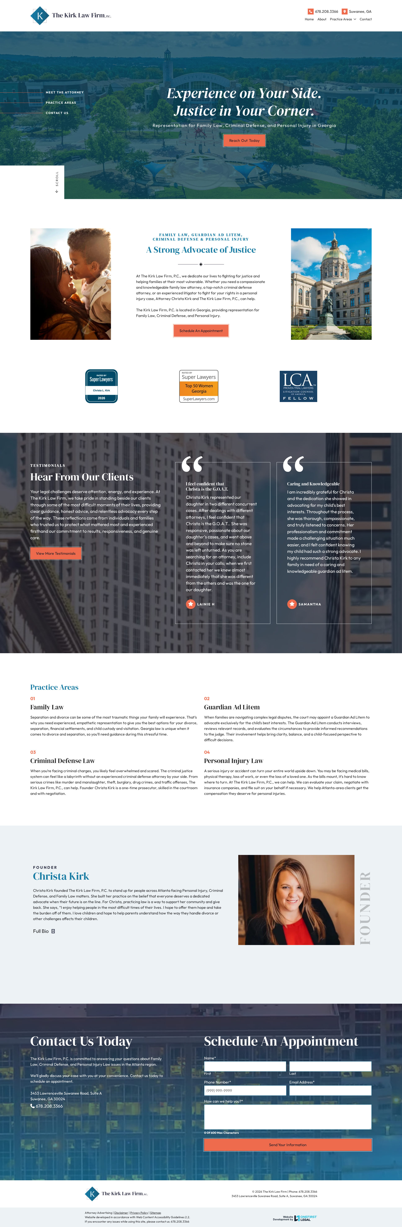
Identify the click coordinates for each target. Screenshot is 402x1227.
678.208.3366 (326, 11)
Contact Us (57, 113)
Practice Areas (341, 19)
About (321, 19)
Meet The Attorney (65, 92)
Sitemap (155, 1213)
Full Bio (41, 931)
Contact (366, 19)
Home (309, 19)
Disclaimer (121, 1213)
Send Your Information (288, 1144)
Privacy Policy (139, 1213)
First (207, 1074)
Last (292, 1074)
